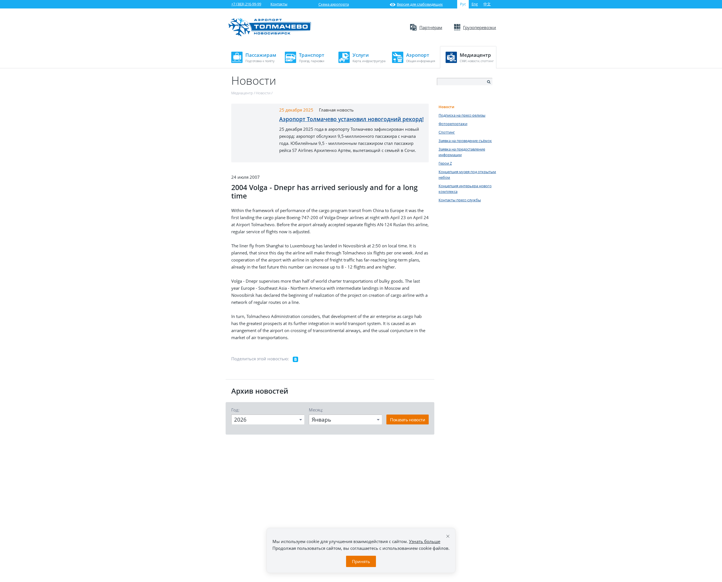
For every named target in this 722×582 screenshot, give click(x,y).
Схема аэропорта (333, 4)
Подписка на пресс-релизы (462, 115)
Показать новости (407, 419)
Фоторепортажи (453, 123)
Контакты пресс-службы (460, 199)
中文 (487, 3)
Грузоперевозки (479, 27)
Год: (235, 410)
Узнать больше (424, 541)
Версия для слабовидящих (420, 4)
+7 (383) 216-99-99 (246, 3)
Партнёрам (430, 27)
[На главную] (269, 35)
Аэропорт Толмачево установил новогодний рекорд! (351, 119)
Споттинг (447, 132)
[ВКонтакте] (295, 359)
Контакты (278, 3)
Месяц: (316, 410)
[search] (488, 82)
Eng (475, 3)
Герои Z (445, 163)
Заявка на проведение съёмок (465, 140)
